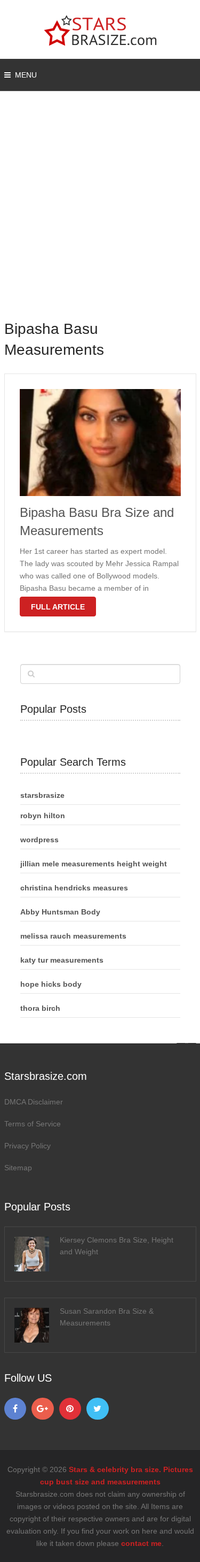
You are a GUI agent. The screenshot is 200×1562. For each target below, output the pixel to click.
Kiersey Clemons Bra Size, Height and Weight (116, 1246)
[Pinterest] (70, 1409)
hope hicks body (51, 984)
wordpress (39, 839)
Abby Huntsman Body (60, 912)
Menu (26, 75)
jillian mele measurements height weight (93, 863)
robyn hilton (42, 815)
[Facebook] (15, 1409)
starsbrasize (42, 795)
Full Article (58, 607)
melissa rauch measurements (73, 936)
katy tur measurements (61, 960)
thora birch (40, 1008)
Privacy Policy (27, 1145)
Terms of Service (32, 1123)
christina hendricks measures (74, 887)
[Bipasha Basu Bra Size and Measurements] (100, 442)
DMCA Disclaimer (33, 1102)
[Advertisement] (100, 212)
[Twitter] (97, 1409)
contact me (141, 1543)
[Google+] (42, 1409)
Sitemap (18, 1167)
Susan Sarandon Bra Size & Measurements (107, 1317)
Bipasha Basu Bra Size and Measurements (97, 521)
